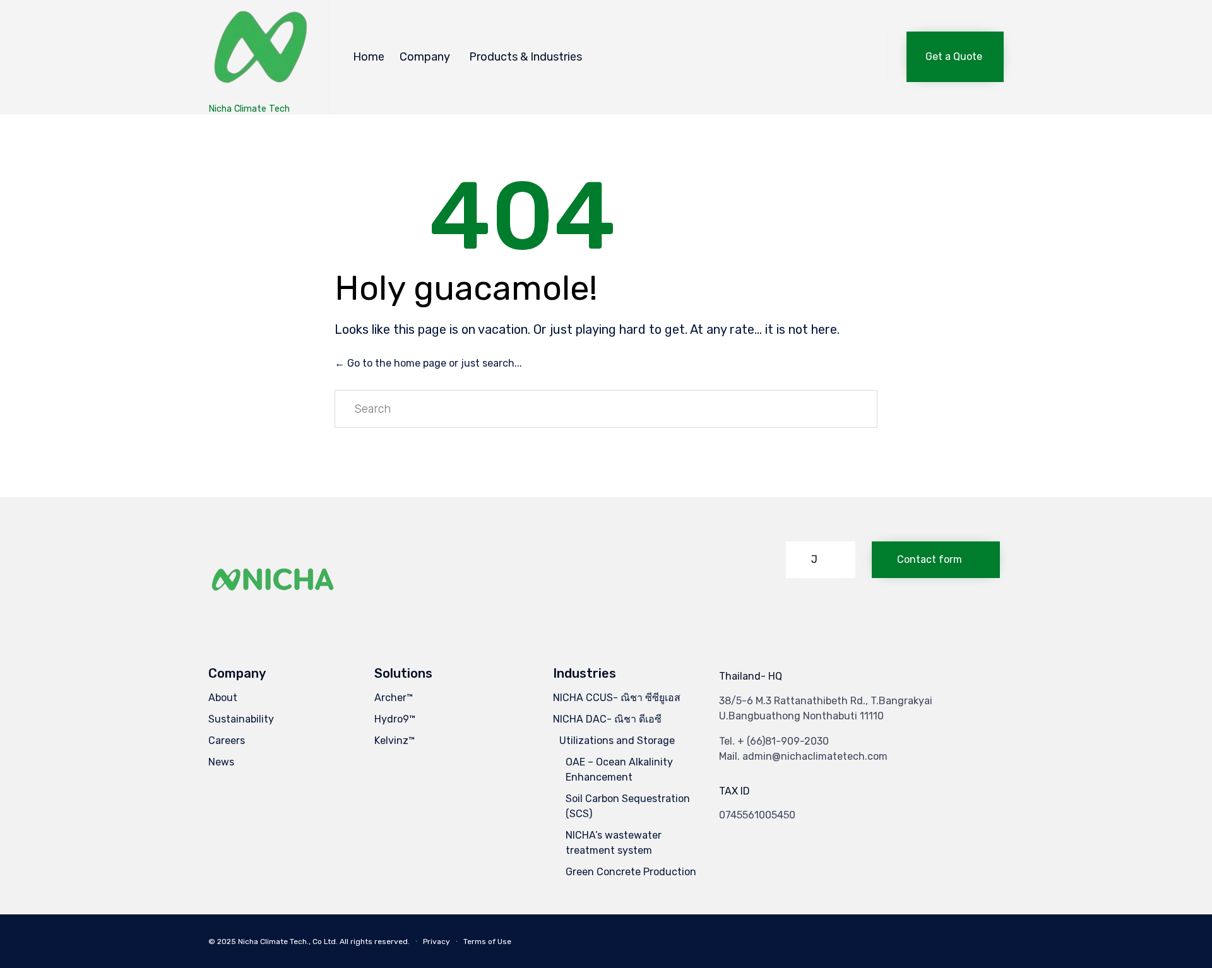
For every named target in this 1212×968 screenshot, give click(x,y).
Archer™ (393, 698)
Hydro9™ (394, 719)
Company (425, 57)
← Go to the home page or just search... (428, 363)
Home (368, 57)
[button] (955, 57)
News (221, 762)
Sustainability (241, 719)
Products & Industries (525, 57)
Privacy (436, 941)
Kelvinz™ (394, 741)
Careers (226, 741)
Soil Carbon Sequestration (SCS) (628, 806)
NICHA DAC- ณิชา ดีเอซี (607, 719)
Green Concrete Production (631, 872)
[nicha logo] (273, 612)
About (222, 698)
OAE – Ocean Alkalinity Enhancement (619, 769)
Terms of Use (487, 941)
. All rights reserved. (373, 941)
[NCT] (259, 51)
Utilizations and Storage (617, 741)
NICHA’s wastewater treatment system (614, 842)
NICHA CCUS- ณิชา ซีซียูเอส (616, 698)
